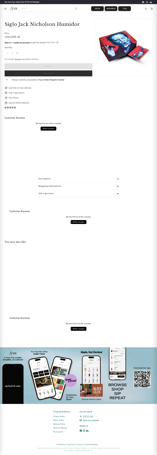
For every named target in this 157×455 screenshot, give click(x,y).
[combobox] (49, 8)
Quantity (8, 47)
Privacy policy (59, 416)
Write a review (48, 128)
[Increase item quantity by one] (17, 53)
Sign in (8, 42)
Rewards (111, 8)
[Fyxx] (13, 9)
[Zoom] (123, 48)
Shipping (18, 59)
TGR (125, 8)
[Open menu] (5, 8)
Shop (97, 8)
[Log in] (145, 8)
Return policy (58, 420)
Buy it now (48, 73)
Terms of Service (60, 428)
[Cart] (151, 8)
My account (58, 432)
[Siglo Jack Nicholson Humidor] (16, 265)
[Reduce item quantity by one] (7, 53)
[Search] (76, 8)
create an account (21, 42)
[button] (10, 107)
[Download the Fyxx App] (78, 375)
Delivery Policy (59, 424)
